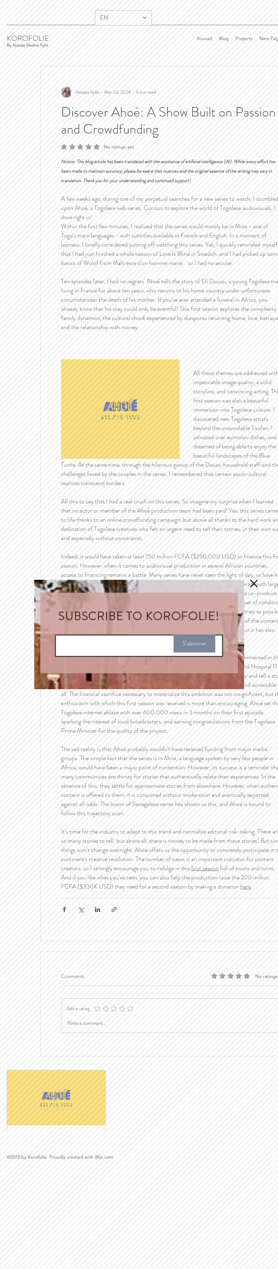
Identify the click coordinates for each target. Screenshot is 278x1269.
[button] (254, 571)
